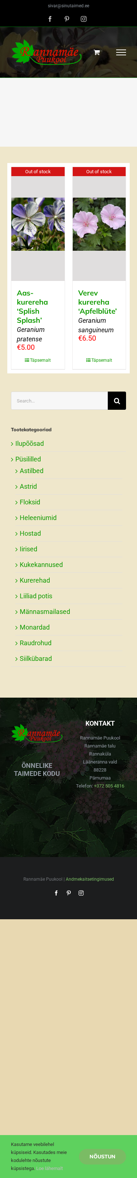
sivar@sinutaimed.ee (68, 5)
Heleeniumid (38, 517)
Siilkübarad (36, 658)
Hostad (30, 533)
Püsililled (28, 459)
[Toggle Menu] (121, 52)
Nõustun (102, 1156)
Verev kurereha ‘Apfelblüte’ (97, 311)
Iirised (28, 549)
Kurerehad (35, 580)
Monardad (35, 627)
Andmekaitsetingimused (90, 879)
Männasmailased (45, 611)
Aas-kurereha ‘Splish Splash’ (32, 315)
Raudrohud (36, 643)
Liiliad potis (36, 596)
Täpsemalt (40, 360)
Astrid (28, 486)
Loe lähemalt (49, 1168)
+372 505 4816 (109, 786)
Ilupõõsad (29, 443)
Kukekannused (41, 564)
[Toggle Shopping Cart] (97, 52)
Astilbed (31, 471)
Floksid (30, 502)
